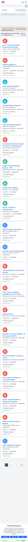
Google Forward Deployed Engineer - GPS (11, 167)
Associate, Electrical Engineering (13, 251)
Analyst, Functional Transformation (8, 208)
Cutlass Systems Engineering (8, 88)
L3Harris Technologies (7, 231)
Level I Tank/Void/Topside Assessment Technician (11, 46)
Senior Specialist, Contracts (11, 445)
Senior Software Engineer (10, 86)
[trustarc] (23, 540)
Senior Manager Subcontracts (12, 229)
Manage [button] (5, 537)
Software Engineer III (9, 64)
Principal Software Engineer (11, 105)
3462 (22, 465)
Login (22, 2)
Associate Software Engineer (11, 125)
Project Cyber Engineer (10, 188)
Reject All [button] (14, 537)
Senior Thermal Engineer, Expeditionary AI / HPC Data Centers (11, 293)
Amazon (4, 147)
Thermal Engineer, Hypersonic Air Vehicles (13, 271)
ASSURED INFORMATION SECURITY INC (11, 66)
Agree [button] (22, 537)
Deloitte (4, 169)
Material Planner (7, 314)
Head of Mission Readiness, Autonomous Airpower (11, 400)
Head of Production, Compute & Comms (12, 357)
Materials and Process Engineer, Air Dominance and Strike (14, 335)
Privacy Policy (4, 540)
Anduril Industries (6, 274)
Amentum (4, 49)
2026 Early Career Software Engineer (11, 422)
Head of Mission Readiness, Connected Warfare (11, 379)
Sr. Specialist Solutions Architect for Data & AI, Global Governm (13, 145)
